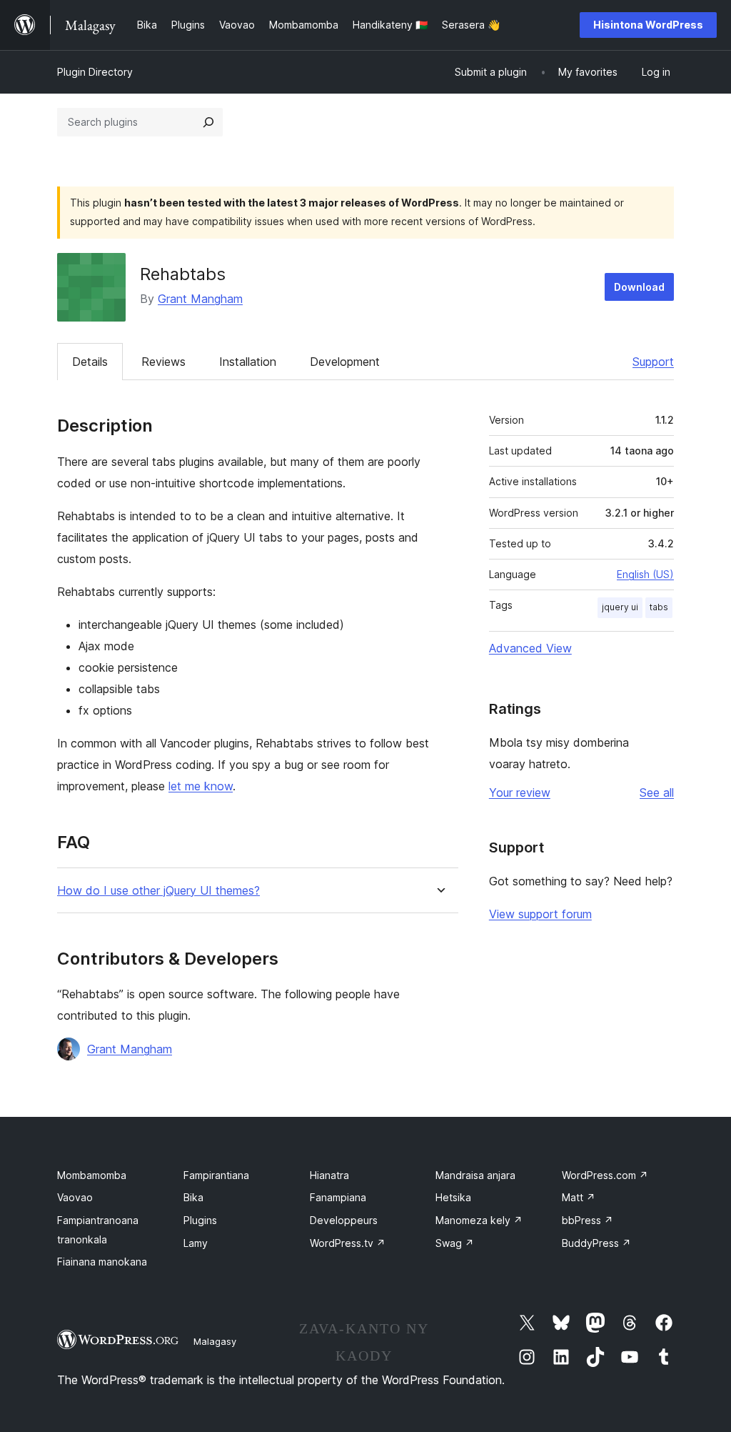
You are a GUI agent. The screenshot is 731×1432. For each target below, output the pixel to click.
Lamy (195, 1243)
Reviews (163, 361)
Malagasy (214, 1341)
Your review (519, 792)
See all (657, 792)
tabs (659, 607)
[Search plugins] (208, 122)
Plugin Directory (95, 72)
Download (639, 287)
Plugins (200, 1220)
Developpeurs (344, 1220)
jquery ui (620, 607)
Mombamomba (91, 1175)
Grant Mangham (200, 299)
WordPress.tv (347, 1243)
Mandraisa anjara (475, 1175)
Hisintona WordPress (648, 25)
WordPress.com (605, 1175)
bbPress (587, 1220)
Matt (578, 1197)
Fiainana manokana (102, 1262)
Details (90, 361)
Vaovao (75, 1197)
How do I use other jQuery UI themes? (158, 891)
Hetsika (453, 1197)
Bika (193, 1197)
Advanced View (530, 648)
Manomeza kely (479, 1220)
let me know (200, 786)
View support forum (540, 914)
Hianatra (329, 1175)
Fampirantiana (216, 1175)
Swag (454, 1243)
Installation (247, 361)
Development (345, 361)
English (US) (645, 574)
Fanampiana (338, 1197)
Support (653, 361)
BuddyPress (596, 1243)
